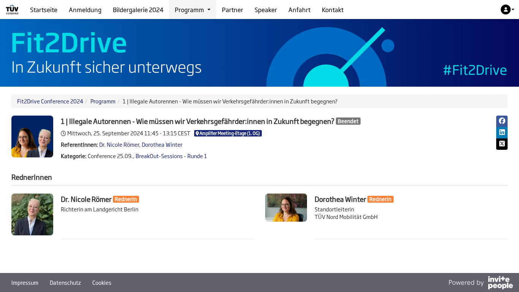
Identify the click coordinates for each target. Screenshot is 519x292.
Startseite (43, 9)
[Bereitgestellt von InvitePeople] (480, 283)
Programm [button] (189, 9)
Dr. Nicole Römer (119, 144)
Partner (232, 9)
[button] (507, 9)
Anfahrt (299, 9)
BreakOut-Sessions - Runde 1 (171, 156)
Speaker (266, 9)
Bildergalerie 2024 (138, 9)
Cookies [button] (101, 282)
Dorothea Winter (162, 144)
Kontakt (332, 9)
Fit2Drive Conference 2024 (50, 101)
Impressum (24, 282)
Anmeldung (85, 9)
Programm (103, 101)
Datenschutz (65, 282)
